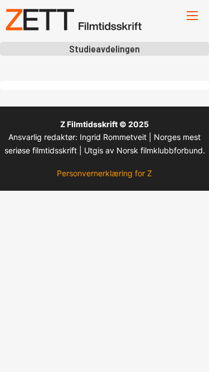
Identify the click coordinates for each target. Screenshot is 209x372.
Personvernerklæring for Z (104, 173)
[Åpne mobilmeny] (192, 15)
